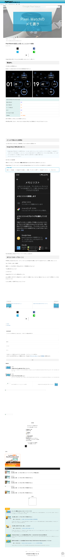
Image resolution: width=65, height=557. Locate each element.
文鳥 (16, 4)
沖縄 (19, 4)
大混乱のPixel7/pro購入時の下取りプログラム (21, 368)
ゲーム (6, 4)
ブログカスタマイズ (11, 4)
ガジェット (2, 4)
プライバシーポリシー (34, 356)
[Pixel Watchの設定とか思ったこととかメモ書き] (18, 52)
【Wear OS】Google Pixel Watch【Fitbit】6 (14, 156)
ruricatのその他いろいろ (32, 553)
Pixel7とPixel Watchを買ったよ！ (18, 375)
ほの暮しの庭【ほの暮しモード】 (28, 528)
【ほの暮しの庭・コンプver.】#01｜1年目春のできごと (21, 492)
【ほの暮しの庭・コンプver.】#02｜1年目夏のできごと (22, 487)
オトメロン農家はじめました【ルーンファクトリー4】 (22, 511)
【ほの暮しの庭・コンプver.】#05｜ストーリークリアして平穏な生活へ (25, 472)
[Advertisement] (32, 130)
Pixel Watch (8, 325)
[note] (26, 55)
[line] (34, 52)
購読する (8, 468)
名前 (7, 341)
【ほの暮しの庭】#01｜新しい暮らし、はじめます (21, 525)
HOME (26, 551)
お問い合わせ (38, 551)
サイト (7, 350)
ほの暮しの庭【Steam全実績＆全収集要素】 (30, 519)
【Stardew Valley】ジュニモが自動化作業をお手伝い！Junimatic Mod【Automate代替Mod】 (29, 534)
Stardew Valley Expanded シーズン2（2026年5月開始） (32, 543)
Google (8, 323)
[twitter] (18, 48)
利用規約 (42, 356)
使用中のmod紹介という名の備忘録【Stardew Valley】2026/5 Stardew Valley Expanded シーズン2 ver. (31, 540)
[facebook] (34, 48)
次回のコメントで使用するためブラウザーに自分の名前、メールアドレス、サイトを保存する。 (22, 354)
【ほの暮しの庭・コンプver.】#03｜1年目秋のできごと (22, 482)
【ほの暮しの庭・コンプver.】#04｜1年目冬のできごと (22, 477)
